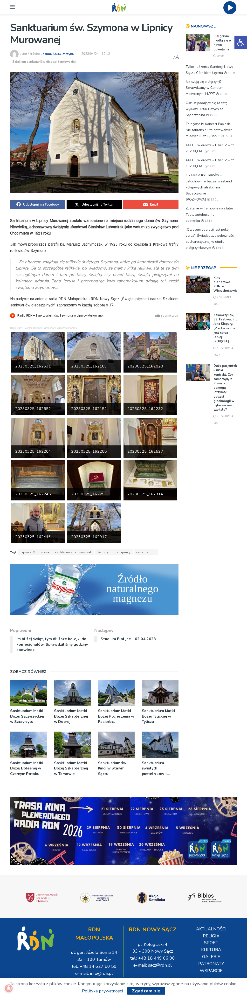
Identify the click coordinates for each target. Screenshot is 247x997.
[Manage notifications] (9, 988)
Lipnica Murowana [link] (35, 552)
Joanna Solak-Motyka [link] (57, 54)
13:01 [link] (214, 199)
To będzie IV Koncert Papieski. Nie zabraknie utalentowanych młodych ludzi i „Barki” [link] (209, 130)
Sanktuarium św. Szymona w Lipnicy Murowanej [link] (51, 327)
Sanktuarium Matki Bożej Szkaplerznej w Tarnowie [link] (71, 768)
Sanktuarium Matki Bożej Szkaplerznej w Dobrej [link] (71, 716)
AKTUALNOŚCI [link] (211, 929)
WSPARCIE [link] (211, 971)
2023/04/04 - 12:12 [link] (95, 54)
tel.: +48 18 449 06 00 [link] (152, 958)
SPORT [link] (211, 943)
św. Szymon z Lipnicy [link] (113, 552)
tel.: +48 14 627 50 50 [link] (94, 966)
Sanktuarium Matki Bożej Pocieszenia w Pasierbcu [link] (116, 716)
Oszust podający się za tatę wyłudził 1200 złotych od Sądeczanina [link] (206, 109)
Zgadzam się (146, 991)
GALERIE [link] (211, 957)
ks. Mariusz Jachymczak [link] (73, 552)
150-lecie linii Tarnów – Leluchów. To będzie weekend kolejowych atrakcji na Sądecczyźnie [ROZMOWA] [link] (209, 187)
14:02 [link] (211, 166)
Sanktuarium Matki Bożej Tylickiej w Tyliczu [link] (158, 716)
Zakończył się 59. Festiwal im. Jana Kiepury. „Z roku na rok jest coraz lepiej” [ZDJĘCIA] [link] (225, 328)
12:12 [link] (208, 221)
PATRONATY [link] (211, 964)
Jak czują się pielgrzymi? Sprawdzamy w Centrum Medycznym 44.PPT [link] (204, 87)
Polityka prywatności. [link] (103, 991)
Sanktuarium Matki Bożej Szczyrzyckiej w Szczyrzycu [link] (27, 716)
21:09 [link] (231, 73)
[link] (240, 42)
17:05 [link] (223, 94)
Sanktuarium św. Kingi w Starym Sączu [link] (112, 768)
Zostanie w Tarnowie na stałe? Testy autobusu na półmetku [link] (209, 214)
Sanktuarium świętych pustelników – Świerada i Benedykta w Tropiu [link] (159, 768)
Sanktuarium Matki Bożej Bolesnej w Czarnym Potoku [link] (26, 768)
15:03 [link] (213, 115)
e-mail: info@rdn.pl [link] (94, 973)
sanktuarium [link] (146, 552)
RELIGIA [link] (211, 936)
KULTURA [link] (211, 950)
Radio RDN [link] (16, 327)
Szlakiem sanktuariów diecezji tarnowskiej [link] (43, 62)
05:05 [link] (220, 56)
